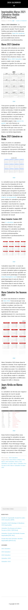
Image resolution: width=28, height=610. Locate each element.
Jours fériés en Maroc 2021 (17, 459)
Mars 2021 (6, 301)
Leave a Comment (21, 20)
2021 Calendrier (13, 457)
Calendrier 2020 (6, 558)
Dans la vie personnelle (9, 197)
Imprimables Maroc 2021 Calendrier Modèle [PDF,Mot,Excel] (13, 14)
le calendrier (9, 222)
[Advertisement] (14, 490)
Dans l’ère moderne (18, 33)
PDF (14, 101)
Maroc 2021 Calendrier (14, 59)
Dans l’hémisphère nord (9, 277)
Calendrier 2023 (6, 561)
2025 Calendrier (6, 552)
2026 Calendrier (14, 2)
